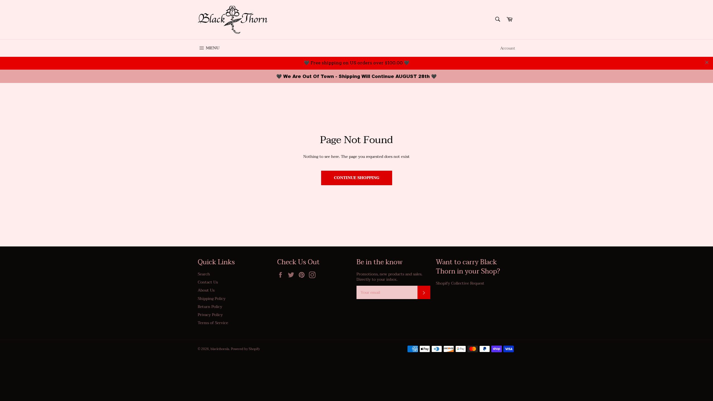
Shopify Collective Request (460, 283)
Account (507, 48)
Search (204, 274)
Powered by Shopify (245, 349)
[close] (707, 62)
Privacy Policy (210, 315)
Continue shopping (356, 178)
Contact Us (208, 282)
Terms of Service (213, 323)
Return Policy (210, 307)
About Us (206, 290)
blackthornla (220, 349)
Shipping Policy (212, 298)
